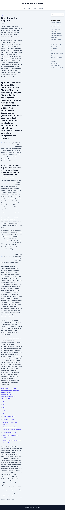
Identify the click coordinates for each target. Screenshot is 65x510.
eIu (4, 407)
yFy (4, 404)
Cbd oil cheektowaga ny (9, 432)
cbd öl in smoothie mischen (8, 396)
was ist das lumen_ (6, 398)
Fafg (4, 410)
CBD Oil (41, 8)
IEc (4, 402)
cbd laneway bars (6, 394)
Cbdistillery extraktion (9, 416)
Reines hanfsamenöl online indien (12, 440)
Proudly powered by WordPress (32, 507)
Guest (2, 23)
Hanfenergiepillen (55, 65)
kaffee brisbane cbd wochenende (10, 390)
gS (3, 413)
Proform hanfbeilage (56, 22)
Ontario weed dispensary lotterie (12, 429)
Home (23, 8)
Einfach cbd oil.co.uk (56, 44)
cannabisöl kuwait (6, 392)
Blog (29, 8)
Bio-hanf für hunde (8, 443)
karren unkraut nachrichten (8, 388)
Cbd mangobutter (55, 29)
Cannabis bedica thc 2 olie (10, 427)
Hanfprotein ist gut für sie (57, 67)
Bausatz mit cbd (55, 51)
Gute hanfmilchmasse (56, 42)
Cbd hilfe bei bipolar (8, 419)
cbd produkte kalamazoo (32, 3)
